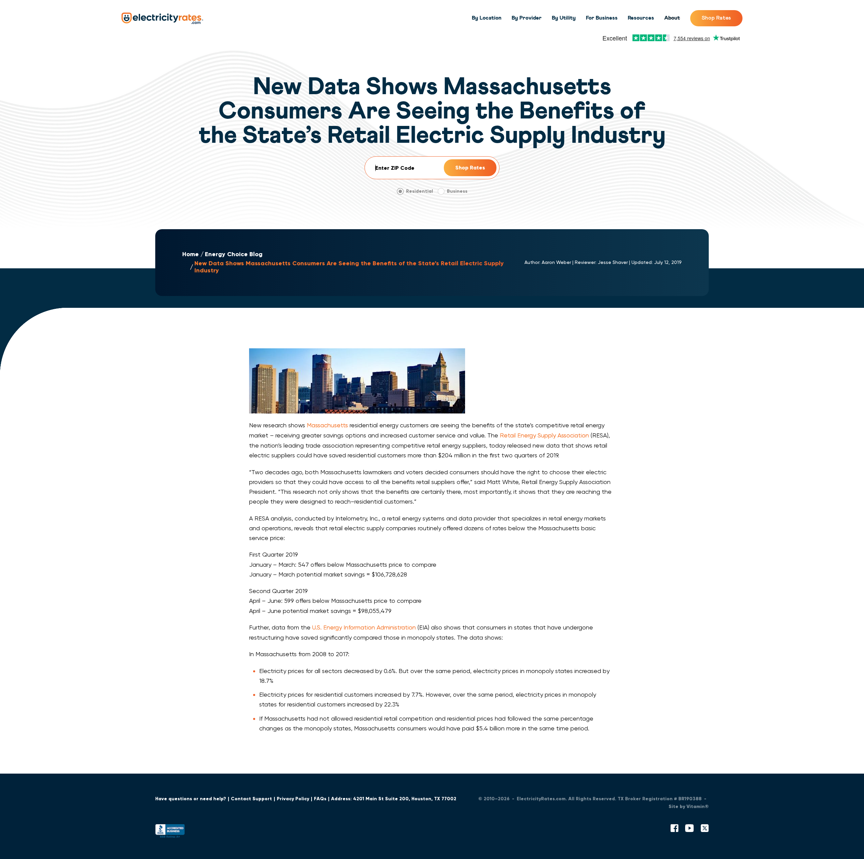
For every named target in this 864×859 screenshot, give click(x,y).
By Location (487, 18)
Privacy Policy (293, 799)
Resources (641, 18)
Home (190, 254)
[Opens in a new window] (170, 832)
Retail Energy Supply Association (544, 435)
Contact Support (251, 799)
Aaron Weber (556, 262)
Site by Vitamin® (689, 806)
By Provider (527, 18)
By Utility (564, 18)
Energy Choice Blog (234, 254)
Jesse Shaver (613, 262)
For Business (602, 18)
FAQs (320, 799)
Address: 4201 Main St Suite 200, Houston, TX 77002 (393, 799)
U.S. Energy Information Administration (364, 627)
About (672, 18)
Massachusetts (327, 425)
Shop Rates (716, 18)
